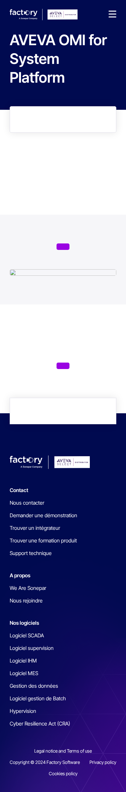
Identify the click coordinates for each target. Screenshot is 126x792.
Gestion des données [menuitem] (34, 686)
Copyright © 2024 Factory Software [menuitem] (45, 762)
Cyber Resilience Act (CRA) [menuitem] (40, 723)
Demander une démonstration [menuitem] (43, 515)
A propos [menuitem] (20, 575)
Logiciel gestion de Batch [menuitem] (38, 698)
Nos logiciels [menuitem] (24, 623)
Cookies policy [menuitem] (63, 773)
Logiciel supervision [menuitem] (32, 648)
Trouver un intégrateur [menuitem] (35, 528)
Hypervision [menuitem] (23, 711)
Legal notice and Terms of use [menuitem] (63, 751)
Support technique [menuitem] (31, 553)
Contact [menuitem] (19, 490)
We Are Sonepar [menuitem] (28, 588)
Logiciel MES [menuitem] (24, 673)
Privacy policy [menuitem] (102, 762)
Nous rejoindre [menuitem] (26, 600)
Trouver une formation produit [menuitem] (43, 540)
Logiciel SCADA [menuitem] (27, 635)
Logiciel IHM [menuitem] (23, 660)
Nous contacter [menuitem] (27, 502)
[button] (112, 14)
